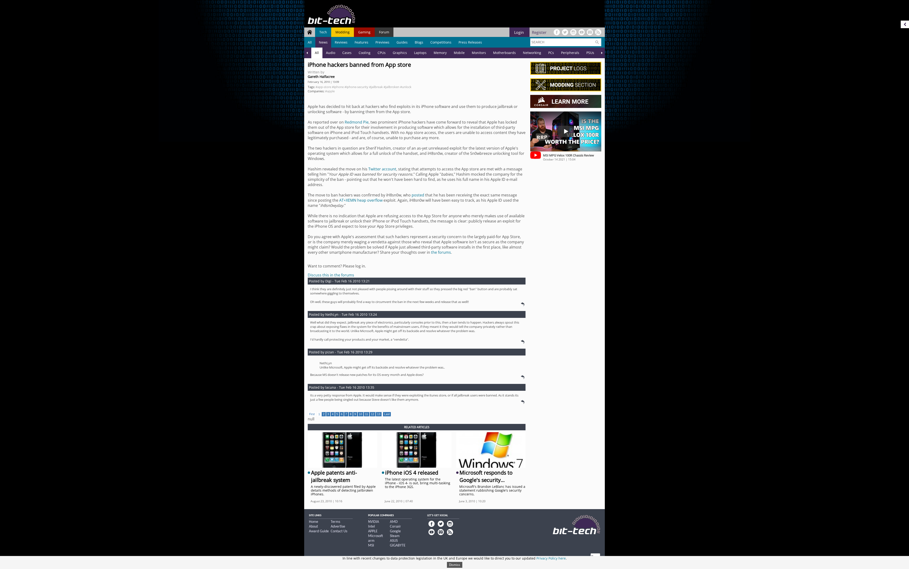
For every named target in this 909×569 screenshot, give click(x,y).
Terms (335, 522)
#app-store (323, 87)
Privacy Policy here (551, 558)
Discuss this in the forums (331, 275)
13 (378, 414)
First (312, 414)
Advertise (338, 527)
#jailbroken (391, 87)
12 (372, 414)
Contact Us (339, 531)
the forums (441, 252)
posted (418, 195)
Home (313, 522)
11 (366, 414)
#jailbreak (376, 87)
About (313, 527)
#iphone (338, 87)
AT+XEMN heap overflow (361, 200)
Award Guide (319, 531)
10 (360, 414)
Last (387, 414)
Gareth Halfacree (321, 76)
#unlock (405, 87)
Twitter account (382, 169)
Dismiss (454, 565)
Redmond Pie (357, 122)
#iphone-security (356, 87)
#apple (330, 91)
